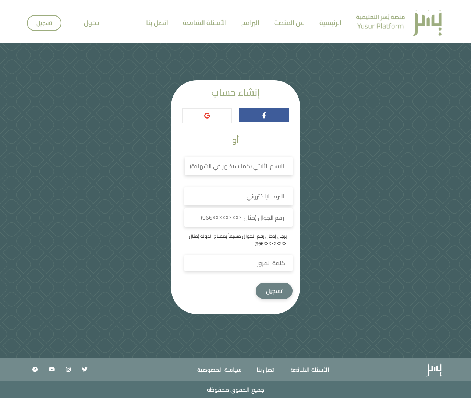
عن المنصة (289, 23)
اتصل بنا (157, 23)
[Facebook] (34, 369)
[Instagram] (68, 369)
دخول (91, 23)
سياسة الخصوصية (219, 369)
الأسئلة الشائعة (205, 23)
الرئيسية (330, 23)
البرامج (250, 23)
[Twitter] (84, 369)
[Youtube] (51, 369)
